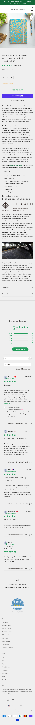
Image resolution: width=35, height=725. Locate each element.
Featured (4, 673)
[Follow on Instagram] (8, 700)
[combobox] (24, 369)
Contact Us (5, 644)
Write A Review (20, 349)
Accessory (5, 670)
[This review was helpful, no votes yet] (26, 423)
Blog (3, 676)
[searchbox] (16, 358)
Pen (3, 657)
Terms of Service (7, 632)
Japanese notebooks (15, 165)
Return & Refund (7, 628)
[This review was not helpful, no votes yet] (29, 423)
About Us (5, 622)
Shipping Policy (6, 625)
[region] (17, 585)
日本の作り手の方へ (8, 648)
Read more (7, 403)
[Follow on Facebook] (3, 700)
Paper (4, 664)
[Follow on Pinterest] (13, 700)
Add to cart (17, 90)
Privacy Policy (6, 635)
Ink (3, 660)
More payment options (17, 100)
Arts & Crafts (6, 667)
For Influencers (6, 641)
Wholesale (5, 638)
